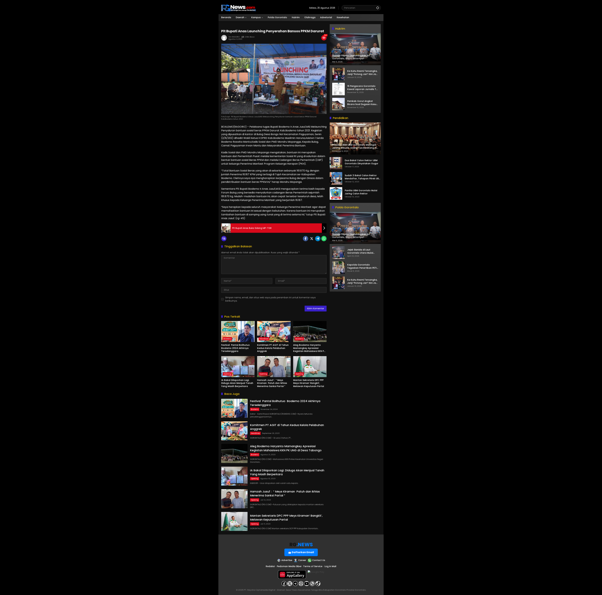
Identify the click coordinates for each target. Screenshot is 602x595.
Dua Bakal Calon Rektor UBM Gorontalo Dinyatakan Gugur (361, 162)
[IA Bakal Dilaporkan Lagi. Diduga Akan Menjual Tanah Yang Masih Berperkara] (238, 366)
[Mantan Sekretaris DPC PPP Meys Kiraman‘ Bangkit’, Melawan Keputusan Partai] (310, 366)
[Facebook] (305, 238)
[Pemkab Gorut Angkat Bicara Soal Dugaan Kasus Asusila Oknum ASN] (338, 104)
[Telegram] (317, 238)
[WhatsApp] (324, 238)
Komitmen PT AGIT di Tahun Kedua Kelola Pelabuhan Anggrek (273, 348)
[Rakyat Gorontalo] (238, 7)
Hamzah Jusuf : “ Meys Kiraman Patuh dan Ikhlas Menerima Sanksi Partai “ (272, 383)
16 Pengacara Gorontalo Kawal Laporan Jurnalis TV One (362, 88)
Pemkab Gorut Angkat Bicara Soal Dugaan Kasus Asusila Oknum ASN (362, 103)
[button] (378, 7)
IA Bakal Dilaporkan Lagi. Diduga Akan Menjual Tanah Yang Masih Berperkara (237, 383)
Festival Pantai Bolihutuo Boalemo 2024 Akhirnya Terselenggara (235, 348)
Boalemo (227, 338)
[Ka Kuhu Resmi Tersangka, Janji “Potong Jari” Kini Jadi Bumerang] (338, 74)
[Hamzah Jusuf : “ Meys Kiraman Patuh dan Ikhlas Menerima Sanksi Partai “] (273, 366)
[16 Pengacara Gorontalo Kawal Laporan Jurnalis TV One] (338, 89)
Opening (227, 374)
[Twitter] (311, 238)
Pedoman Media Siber (289, 566)
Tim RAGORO (234, 37)
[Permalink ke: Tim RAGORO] (224, 38)
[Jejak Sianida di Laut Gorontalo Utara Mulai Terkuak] (338, 252)
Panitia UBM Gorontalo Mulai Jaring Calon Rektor (361, 192)
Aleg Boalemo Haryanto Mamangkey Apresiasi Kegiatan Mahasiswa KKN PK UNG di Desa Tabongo (309, 348)
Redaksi (270, 566)
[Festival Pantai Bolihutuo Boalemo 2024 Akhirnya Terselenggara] (238, 331)
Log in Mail (330, 566)
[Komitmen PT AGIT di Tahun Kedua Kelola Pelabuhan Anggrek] (273, 331)
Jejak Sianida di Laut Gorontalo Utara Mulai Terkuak (360, 251)
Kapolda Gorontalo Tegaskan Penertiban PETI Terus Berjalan (362, 266)
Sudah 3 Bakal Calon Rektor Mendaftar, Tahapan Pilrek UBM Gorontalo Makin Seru (363, 177)
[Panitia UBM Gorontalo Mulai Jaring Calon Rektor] (336, 193)
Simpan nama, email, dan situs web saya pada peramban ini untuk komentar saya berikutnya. (270, 299)
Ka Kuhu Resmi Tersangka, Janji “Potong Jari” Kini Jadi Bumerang (362, 73)
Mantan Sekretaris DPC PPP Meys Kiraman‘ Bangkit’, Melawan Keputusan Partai (308, 383)
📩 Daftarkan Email (301, 552)
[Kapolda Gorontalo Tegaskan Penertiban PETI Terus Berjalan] (338, 267)
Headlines (264, 338)
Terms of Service (312, 566)
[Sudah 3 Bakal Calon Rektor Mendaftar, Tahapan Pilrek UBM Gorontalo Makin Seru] (336, 178)
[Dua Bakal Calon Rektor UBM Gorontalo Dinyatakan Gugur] (336, 163)
